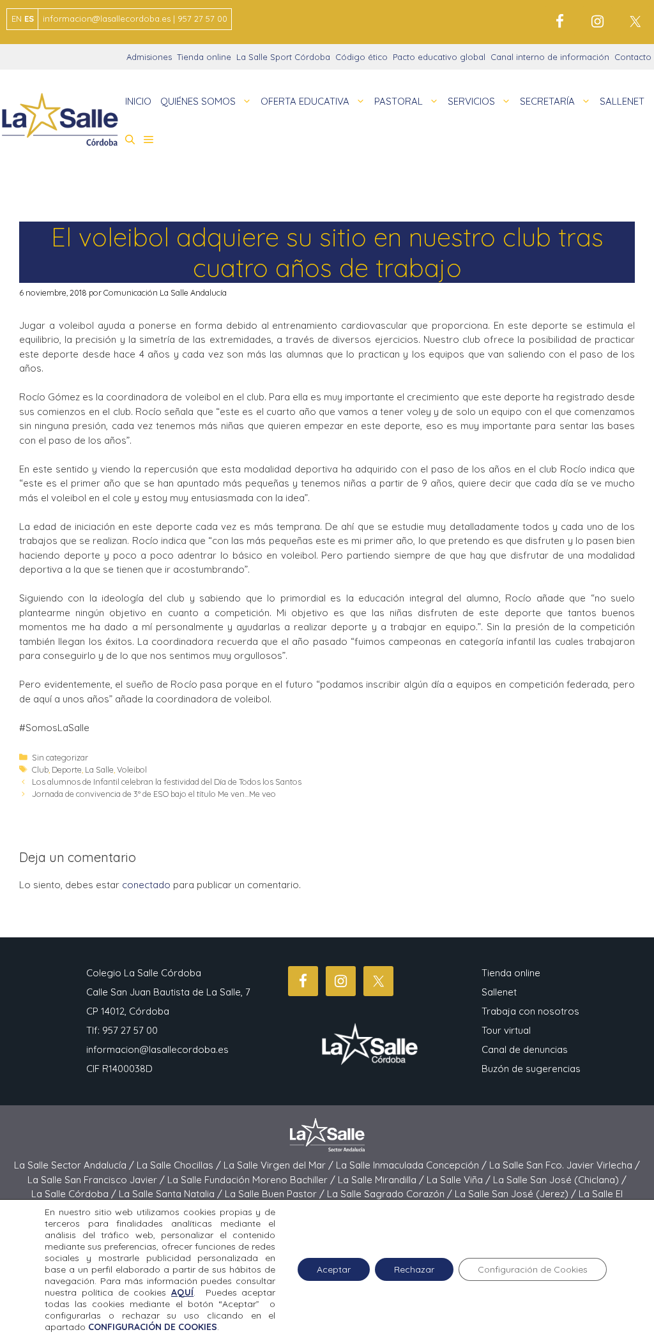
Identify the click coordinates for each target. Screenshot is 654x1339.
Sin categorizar (60, 757)
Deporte (67, 769)
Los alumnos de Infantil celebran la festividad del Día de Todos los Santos (166, 781)
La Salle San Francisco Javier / (97, 1180)
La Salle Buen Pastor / (276, 1194)
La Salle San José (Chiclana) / (560, 1180)
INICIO (138, 101)
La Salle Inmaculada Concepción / (412, 1165)
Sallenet (499, 992)
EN (16, 18)
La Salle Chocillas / (180, 1165)
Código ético (361, 57)
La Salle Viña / (460, 1180)
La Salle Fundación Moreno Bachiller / (252, 1180)
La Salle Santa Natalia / (172, 1194)
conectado (146, 885)
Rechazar (414, 1269)
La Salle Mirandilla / (382, 1180)
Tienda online (204, 57)
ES (29, 18)
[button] (130, 140)
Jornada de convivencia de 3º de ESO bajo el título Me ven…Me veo (154, 794)
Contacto (632, 57)
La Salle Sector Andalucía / (75, 1165)
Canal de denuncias (525, 1049)
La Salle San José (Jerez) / (517, 1194)
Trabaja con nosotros (530, 1011)
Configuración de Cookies (533, 1269)
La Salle (99, 769)
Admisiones (149, 57)
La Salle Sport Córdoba (283, 57)
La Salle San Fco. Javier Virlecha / (564, 1165)
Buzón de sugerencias (531, 1069)
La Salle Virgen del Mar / (280, 1165)
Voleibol (132, 769)
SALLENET (622, 101)
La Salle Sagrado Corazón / (391, 1194)
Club (40, 769)
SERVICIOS (471, 101)
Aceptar (334, 1269)
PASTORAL (398, 101)
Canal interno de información (549, 57)
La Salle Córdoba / (75, 1194)
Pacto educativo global (439, 57)
